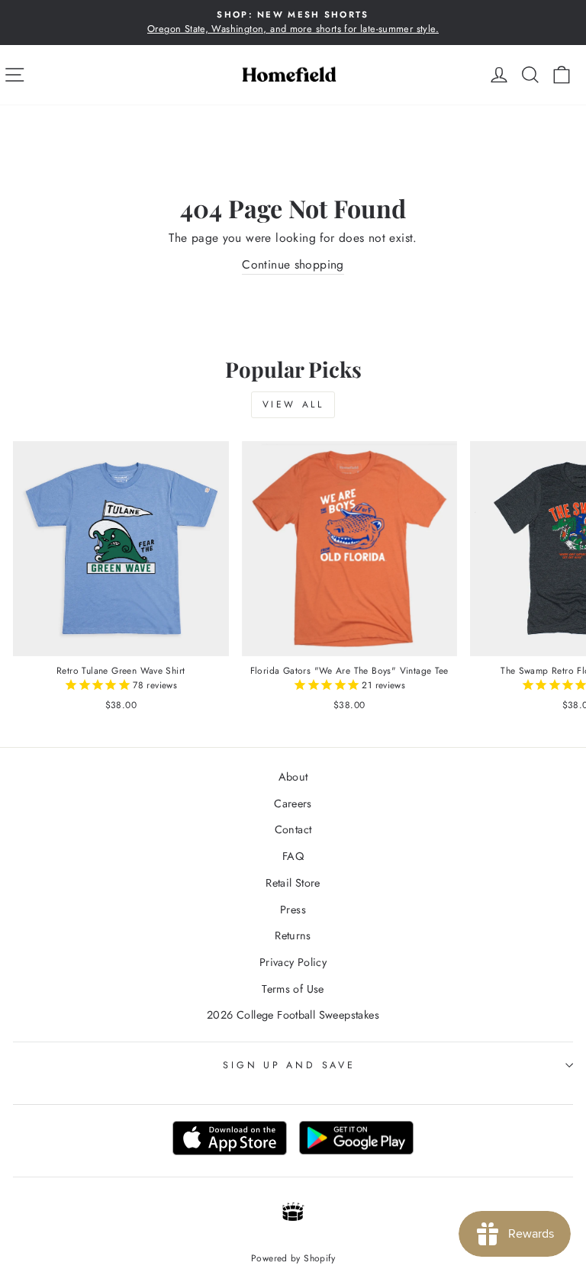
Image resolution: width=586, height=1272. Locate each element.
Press (293, 909)
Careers (293, 803)
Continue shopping (293, 264)
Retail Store (293, 882)
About (293, 776)
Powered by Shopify (293, 1258)
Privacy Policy (293, 962)
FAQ (293, 856)
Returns (293, 935)
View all (293, 404)
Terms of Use (293, 989)
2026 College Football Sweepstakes (293, 1014)
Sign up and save (289, 1065)
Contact (293, 829)
